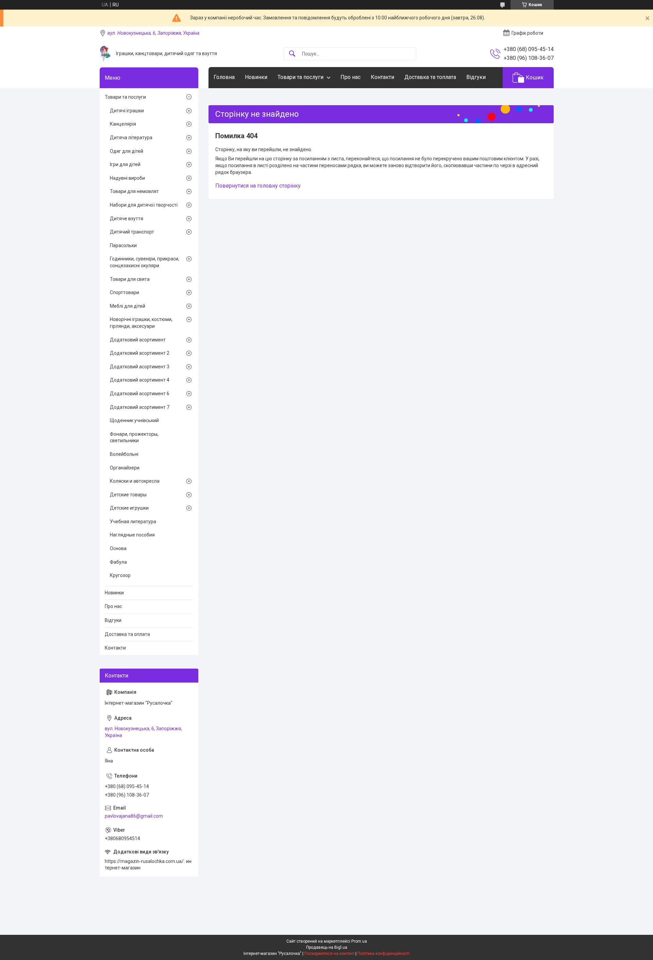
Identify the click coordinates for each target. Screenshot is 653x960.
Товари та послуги (300, 77)
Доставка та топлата (430, 77)
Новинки (256, 77)
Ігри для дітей (125, 164)
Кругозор (120, 575)
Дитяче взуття (126, 218)
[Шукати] (292, 54)
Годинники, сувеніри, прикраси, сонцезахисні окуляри (144, 262)
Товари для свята (130, 279)
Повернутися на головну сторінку (258, 185)
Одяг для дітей (126, 151)
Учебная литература (133, 521)
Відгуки (476, 77)
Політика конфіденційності (383, 953)
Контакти (382, 77)
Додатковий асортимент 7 (139, 407)
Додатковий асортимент (138, 339)
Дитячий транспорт (132, 232)
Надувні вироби (127, 178)
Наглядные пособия (132, 535)
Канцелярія (123, 124)
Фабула (118, 562)
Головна (224, 77)
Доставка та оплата (127, 634)
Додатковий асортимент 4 (139, 380)
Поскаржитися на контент (329, 953)
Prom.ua (359, 941)
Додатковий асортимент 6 (139, 393)
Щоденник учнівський (134, 420)
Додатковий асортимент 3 (139, 366)
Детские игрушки (129, 508)
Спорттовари (124, 292)
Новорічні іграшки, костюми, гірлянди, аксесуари (141, 323)
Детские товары (128, 494)
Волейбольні (124, 454)
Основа (118, 548)
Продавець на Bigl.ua (326, 947)
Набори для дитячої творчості (144, 205)
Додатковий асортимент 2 (139, 353)
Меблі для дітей (127, 306)
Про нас (350, 77)
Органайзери (124, 467)
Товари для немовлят (134, 191)
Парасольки (123, 245)
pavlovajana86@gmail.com (134, 816)
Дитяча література (131, 137)
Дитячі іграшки (127, 110)
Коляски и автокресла (135, 481)
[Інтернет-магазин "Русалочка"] (105, 53)
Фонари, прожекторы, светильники (134, 437)
